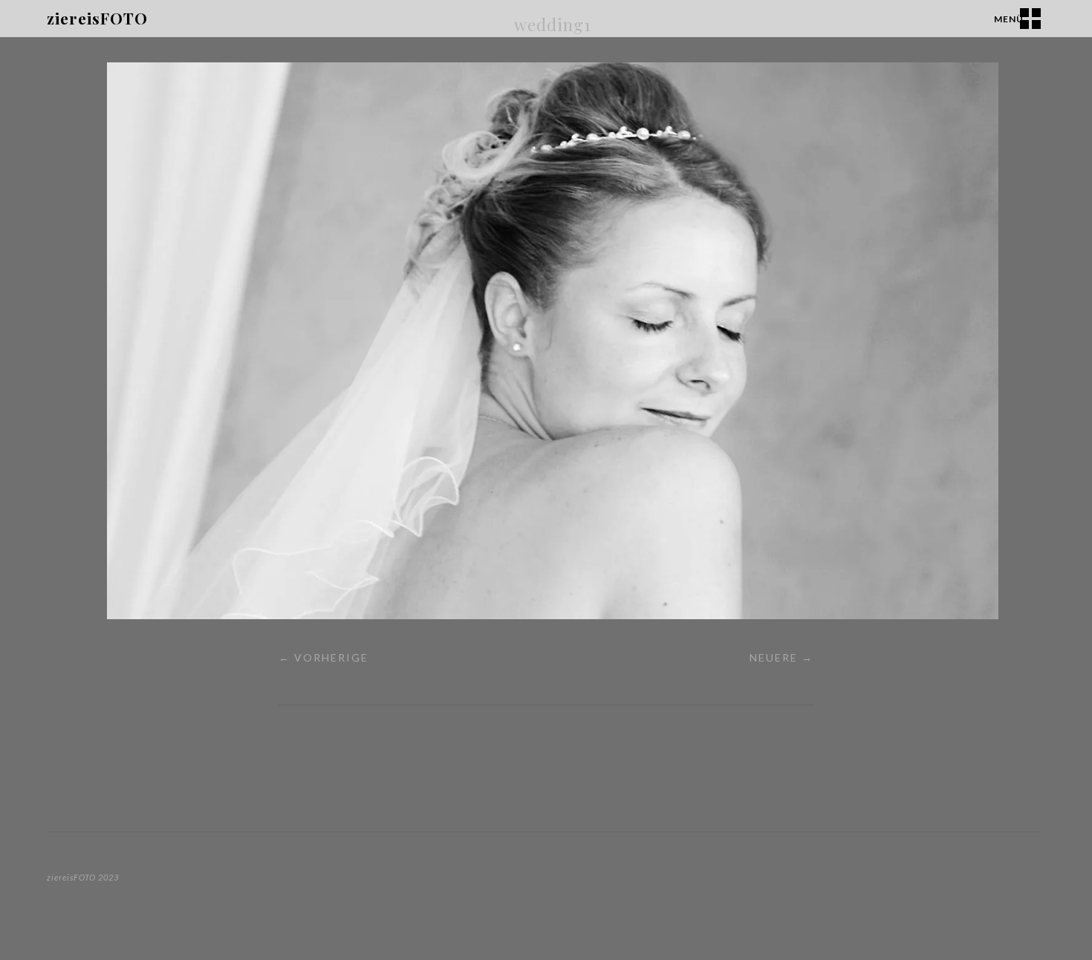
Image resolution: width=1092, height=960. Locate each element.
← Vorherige (323, 657)
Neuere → (781, 657)
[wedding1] (552, 614)
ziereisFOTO (97, 17)
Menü (1009, 19)
